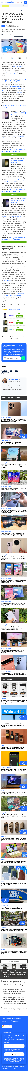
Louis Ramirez (11, 25)
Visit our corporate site (13, 1021)
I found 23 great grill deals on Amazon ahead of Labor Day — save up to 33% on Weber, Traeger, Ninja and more (14, 973)
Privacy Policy (21, 1059)
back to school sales (13, 86)
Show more (21, 334)
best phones (14, 74)
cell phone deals (18, 66)
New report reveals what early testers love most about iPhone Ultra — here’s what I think (15, 1010)
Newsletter (23, 58)
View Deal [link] (19, 316)
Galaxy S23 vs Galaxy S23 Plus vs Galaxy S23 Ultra (12, 295)
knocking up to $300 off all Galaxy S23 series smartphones (13, 81)
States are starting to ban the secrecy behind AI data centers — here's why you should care (14, 991)
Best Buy (4, 72)
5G (11, 370)
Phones (3, 10)
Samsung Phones (21, 10)
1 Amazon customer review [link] (13, 309)
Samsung (5, 374)
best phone (7, 280)
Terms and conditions (7, 1032)
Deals (3, 26)
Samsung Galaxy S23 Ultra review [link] (11, 216)
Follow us (15, 58)
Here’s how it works (18, 36)
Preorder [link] (19, 323)
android (5, 370)
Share (5, 58)
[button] (25, 2)
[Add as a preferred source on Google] (7, 1026)
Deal (16, 370)
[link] (5, 115)
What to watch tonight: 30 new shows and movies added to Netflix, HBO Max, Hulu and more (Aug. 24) (14, 983)
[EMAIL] (20, 380)
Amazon (19, 92)
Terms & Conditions (17, 1060)
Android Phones (11, 10)
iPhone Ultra (14, 5)
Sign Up (14, 1054)
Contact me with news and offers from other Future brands (13, 1050)
